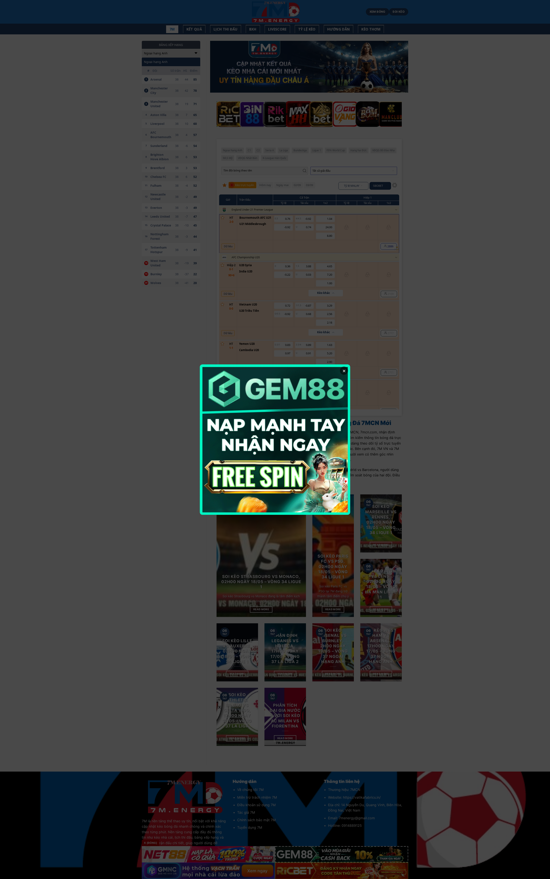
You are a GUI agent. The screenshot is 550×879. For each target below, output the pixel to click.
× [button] (344, 370)
